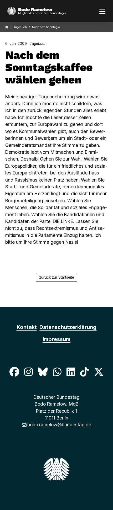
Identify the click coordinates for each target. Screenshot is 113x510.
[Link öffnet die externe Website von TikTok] (84, 371)
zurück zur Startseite (56, 277)
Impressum (56, 339)
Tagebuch (20, 27)
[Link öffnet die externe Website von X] (98, 371)
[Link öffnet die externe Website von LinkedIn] (71, 371)
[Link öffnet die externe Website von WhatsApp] (57, 371)
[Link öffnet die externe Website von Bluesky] (42, 371)
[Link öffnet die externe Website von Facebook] (14, 371)
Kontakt (27, 327)
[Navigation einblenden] (102, 11)
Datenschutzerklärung (67, 327)
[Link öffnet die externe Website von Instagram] (28, 371)
